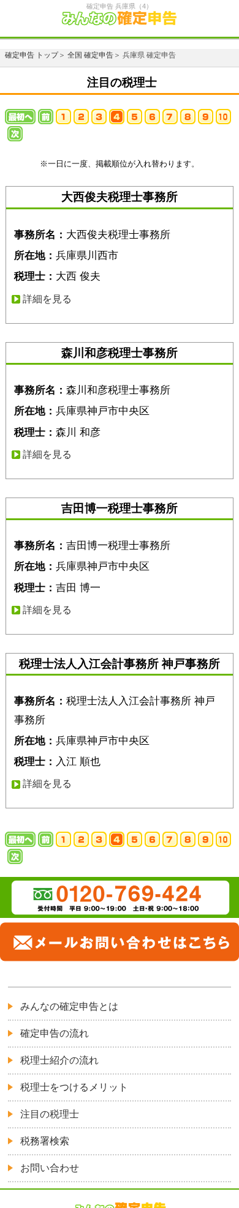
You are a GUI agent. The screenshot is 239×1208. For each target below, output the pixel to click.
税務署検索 (44, 1141)
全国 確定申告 (90, 55)
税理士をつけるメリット (74, 1087)
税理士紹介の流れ (59, 1060)
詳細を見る (47, 299)
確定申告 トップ (31, 55)
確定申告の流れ (54, 1033)
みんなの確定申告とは (69, 1006)
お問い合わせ (49, 1168)
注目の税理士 (49, 1114)
